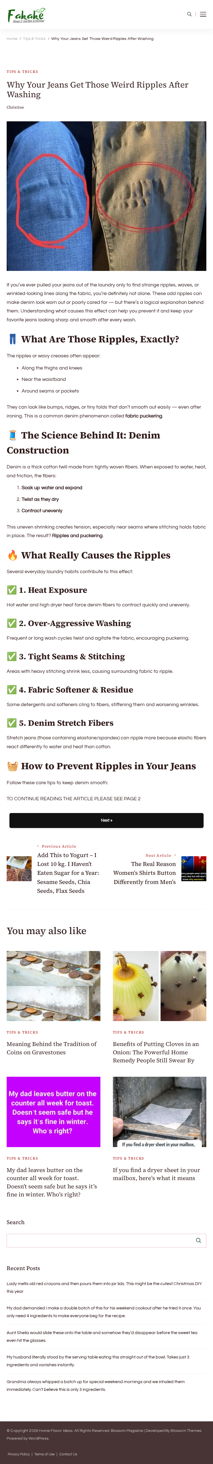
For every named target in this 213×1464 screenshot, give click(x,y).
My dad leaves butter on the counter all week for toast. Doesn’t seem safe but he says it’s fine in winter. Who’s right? (52, 1182)
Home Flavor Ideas (55, 1431)
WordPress (39, 1438)
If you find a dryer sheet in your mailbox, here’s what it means (156, 1174)
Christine (15, 107)
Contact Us (68, 1454)
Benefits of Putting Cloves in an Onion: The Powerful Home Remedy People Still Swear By (156, 1052)
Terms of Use (44, 1454)
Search (16, 1222)
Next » (106, 820)
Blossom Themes (186, 1431)
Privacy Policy (19, 1454)
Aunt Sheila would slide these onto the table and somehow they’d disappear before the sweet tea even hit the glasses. (102, 1336)
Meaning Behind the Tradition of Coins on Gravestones (52, 1048)
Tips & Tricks (22, 71)
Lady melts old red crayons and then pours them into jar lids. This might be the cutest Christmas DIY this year (104, 1287)
